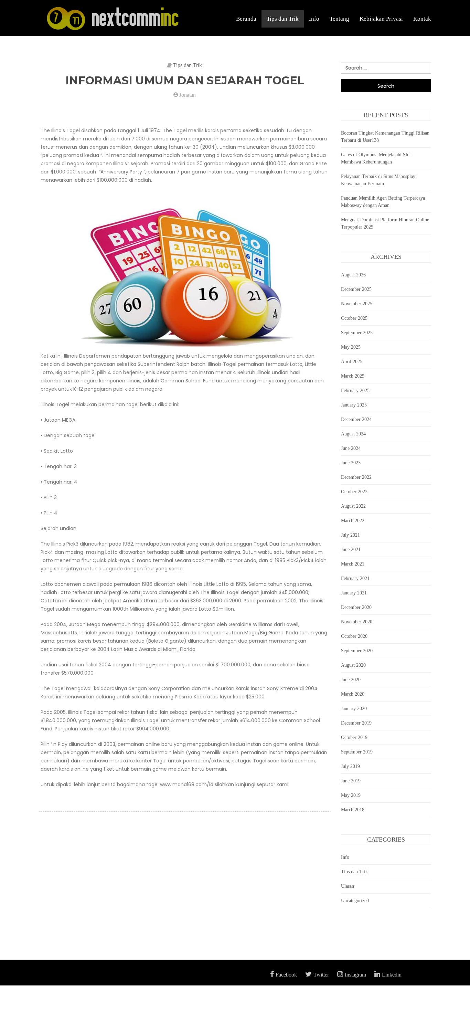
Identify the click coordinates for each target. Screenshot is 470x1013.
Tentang (339, 18)
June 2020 (351, 679)
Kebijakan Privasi (381, 18)
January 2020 (354, 708)
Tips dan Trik (283, 18)
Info (314, 18)
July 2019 (350, 766)
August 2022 (353, 506)
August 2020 (353, 665)
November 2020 (356, 621)
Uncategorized (355, 900)
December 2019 (356, 723)
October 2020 (354, 636)
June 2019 (351, 780)
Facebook (286, 975)
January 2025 (354, 405)
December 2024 (356, 419)
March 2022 (352, 520)
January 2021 (354, 592)
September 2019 (357, 752)
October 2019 (354, 737)
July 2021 (350, 535)
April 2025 (351, 361)
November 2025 (356, 303)
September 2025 (357, 332)
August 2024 (353, 433)
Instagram (355, 975)
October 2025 (354, 318)
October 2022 (354, 491)
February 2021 (355, 578)
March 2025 (352, 376)
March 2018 (352, 809)
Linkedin (392, 975)
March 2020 (352, 694)
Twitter (321, 975)
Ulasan (347, 886)
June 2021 (351, 549)
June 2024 (351, 448)
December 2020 (356, 607)
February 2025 (355, 390)
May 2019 (351, 795)
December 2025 (356, 289)
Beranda (246, 18)
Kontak (422, 18)
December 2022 (356, 477)
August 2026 (353, 274)
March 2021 (352, 564)
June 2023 (351, 462)
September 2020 (357, 650)
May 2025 (351, 347)
